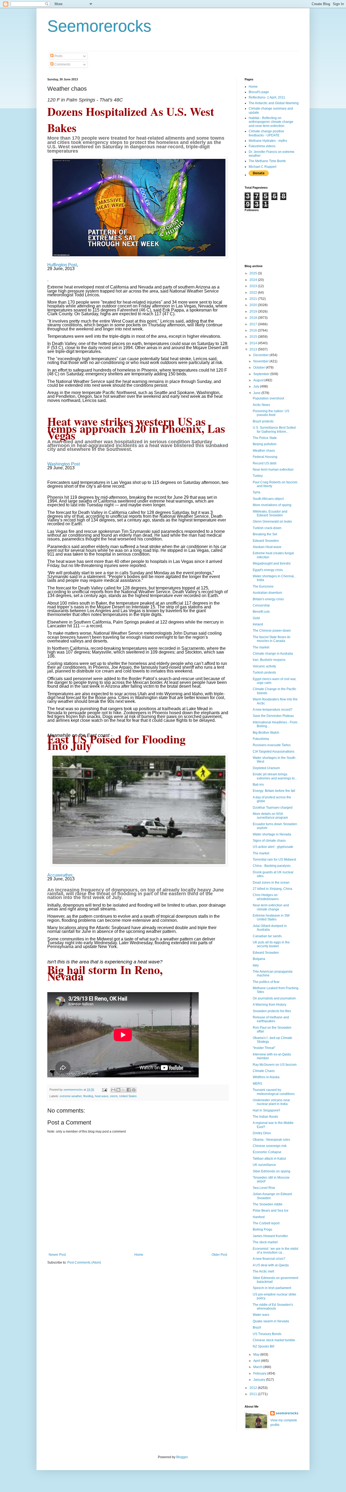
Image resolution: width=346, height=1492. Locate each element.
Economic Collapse (267, 1152)
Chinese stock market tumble (274, 1340)
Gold (256, 618)
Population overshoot (268, 398)
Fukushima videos (262, 146)
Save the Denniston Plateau (273, 716)
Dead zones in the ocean (271, 882)
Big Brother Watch (266, 732)
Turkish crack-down (267, 528)
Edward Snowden (266, 541)
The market (261, 647)
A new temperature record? (272, 709)
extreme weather (71, 1096)
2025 (253, 273)
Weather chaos (264, 450)
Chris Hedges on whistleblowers (266, 897)
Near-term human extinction (273, 469)
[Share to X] (123, 1090)
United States (128, 1096)
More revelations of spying (272, 505)
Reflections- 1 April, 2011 (267, 97)
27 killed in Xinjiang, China (272, 889)
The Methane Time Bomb (267, 161)
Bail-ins (258, 784)
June (257, 393)
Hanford (259, 1217)
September (261, 374)
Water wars (261, 1315)
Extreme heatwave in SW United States (271, 917)
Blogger (182, 1457)
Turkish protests (264, 672)
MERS (257, 1084)
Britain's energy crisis (268, 599)
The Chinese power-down (272, 630)
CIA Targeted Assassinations (273, 751)
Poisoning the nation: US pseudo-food (271, 413)
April (257, 1361)
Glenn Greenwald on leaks (272, 521)
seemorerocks (287, 1413)
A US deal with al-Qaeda (271, 1265)
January (259, 1380)
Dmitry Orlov (262, 1133)
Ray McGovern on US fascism (275, 1065)
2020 (253, 305)
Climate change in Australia (273, 653)
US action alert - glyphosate (273, 847)
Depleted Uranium (266, 768)
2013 (253, 349)
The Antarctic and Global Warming (274, 103)
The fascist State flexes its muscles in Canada (271, 639)
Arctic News (261, 405)
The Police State (265, 438)
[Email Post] (104, 1089)
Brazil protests (263, 421)
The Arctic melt (263, 1271)
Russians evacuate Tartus (272, 745)
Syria (256, 492)
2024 (253, 280)
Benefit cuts (261, 612)
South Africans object (268, 499)
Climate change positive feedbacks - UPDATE (266, 133)
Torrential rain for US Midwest (274, 859)
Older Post (219, 1255)
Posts (58, 56)
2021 (253, 299)
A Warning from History (269, 1004)
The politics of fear (266, 982)
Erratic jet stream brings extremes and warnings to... (275, 776)
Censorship (261, 605)
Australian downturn (267, 593)
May (256, 1354)
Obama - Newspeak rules (271, 1140)
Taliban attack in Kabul (269, 1158)
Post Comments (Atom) (84, 1262)
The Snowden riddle (267, 1204)
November (261, 361)
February (260, 1373)
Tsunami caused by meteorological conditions (274, 1092)
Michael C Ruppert (262, 167)
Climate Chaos (264, 1071)
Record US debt (264, 463)
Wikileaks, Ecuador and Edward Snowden (270, 513)
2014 (253, 343)
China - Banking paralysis (272, 866)
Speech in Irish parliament (272, 1288)
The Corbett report (266, 1223)
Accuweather (59, 875)
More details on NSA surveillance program (270, 815)
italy (256, 965)
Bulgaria (259, 959)
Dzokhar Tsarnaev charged (272, 807)
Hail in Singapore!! (266, 1110)
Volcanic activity (264, 666)
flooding (88, 1096)
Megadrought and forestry (272, 563)
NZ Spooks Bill (263, 1346)
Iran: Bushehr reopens (269, 660)
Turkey (258, 476)
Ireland (258, 624)
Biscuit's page (259, 92)
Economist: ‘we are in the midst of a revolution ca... (275, 1250)
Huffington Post (62, 265)
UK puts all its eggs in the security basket (271, 944)
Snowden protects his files (272, 1011)
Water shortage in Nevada (272, 834)
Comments (62, 64)
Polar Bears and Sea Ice (270, 1210)
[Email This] (113, 1090)
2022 (253, 292)
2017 (253, 324)
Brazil (257, 1327)
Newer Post (57, 1255)
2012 (253, 1388)
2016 (253, 330)
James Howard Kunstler (270, 1236)
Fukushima (261, 739)
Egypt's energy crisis (268, 570)
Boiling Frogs (262, 1229)
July (256, 386)
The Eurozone (263, 586)
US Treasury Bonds (267, 1334)
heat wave (101, 1096)
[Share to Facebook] (128, 1090)
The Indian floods (265, 1117)
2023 (253, 286)
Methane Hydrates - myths (268, 141)
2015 (253, 337)
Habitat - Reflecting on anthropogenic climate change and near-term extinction (271, 122)
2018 (253, 318)
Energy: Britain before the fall (274, 791)
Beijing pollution (265, 444)
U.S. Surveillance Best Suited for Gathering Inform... (274, 429)
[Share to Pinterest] (134, 1090)
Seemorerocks (99, 26)
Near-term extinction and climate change (271, 907)
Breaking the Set (265, 534)
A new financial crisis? (269, 1259)
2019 (253, 311)
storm (114, 1096)
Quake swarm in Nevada (271, 1321)
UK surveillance (264, 1165)
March (258, 1367)
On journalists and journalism (274, 998)
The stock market (265, 1242)
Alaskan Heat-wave (267, 547)
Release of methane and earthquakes (271, 1019)
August (258, 380)
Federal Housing (265, 457)
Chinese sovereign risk (270, 1146)
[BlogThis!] (118, 1090)
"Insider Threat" (264, 1048)
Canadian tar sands (267, 936)
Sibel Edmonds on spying (271, 1171)
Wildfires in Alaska (266, 1077)
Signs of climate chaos (269, 840)
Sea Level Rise (264, 1188)
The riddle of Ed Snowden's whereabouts (273, 1306)
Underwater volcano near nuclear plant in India (271, 1102)
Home (138, 1255)
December (261, 355)
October (259, 367)
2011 (253, 1394)
